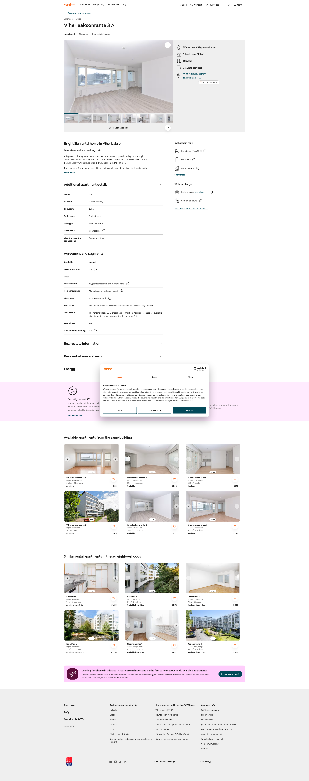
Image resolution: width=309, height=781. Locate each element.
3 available (199, 192)
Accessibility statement (211, 734)
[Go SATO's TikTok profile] (120, 761)
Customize (153, 410)
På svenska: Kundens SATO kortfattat (172, 734)
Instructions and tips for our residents (172, 724)
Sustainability (207, 719)
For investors (207, 714)
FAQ (66, 712)
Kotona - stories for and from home (171, 739)
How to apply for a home (166, 714)
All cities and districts (119, 734)
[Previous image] (67, 459)
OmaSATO (69, 726)
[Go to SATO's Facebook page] (110, 761)
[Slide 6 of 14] (143, 118)
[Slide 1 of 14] (71, 118)
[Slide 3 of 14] (100, 118)
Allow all (189, 410)
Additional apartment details (85, 184)
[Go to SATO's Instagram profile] (115, 761)
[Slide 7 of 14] (158, 118)
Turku (112, 729)
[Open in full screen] (168, 45)
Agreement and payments (83, 253)
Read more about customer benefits (191, 208)
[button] (205, 151)
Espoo (112, 714)
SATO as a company (210, 710)
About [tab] (190, 377)
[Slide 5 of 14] (129, 118)
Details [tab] (155, 377)
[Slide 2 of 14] (85, 118)
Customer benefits (163, 719)
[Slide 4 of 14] (114, 118)
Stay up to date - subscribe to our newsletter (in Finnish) (131, 740)
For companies (162, 729)
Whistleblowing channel (212, 739)
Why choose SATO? (164, 710)
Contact (204, 748)
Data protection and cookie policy (216, 729)
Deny (120, 410)
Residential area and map (83, 356)
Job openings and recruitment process (218, 724)
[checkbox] (114, 479)
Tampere (114, 724)
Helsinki (113, 710)
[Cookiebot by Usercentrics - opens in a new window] (195, 369)
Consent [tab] (118, 377)
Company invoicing (209, 743)
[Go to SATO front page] (69, 5)
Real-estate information (82, 343)
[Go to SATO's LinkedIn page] (125, 761)
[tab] (69, 34)
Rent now (69, 705)
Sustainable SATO (74, 719)
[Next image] (168, 128)
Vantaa (113, 719)
